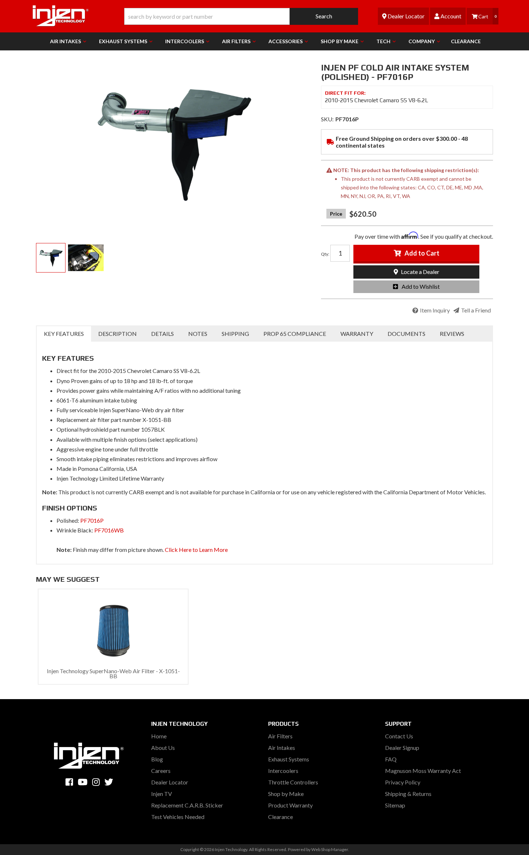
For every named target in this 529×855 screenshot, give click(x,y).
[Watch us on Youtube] (82, 781)
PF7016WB (109, 530)
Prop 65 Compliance (294, 333)
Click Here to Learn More (196, 549)
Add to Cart (421, 253)
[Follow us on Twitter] (109, 781)
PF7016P (92, 520)
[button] (241, 16)
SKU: (327, 119)
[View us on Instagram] (95, 781)
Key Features (64, 333)
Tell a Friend (476, 310)
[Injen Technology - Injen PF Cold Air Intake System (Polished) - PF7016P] (173, 144)
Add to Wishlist (421, 286)
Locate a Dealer (419, 271)
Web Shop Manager (329, 849)
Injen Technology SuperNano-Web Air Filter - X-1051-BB (113, 673)
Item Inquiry (435, 310)
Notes (197, 333)
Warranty (356, 333)
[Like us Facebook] (69, 781)
